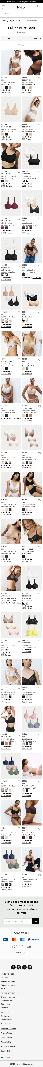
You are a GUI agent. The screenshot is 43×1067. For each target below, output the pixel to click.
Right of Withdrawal (9, 1047)
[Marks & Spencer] (21, 8)
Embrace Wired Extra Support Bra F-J (29, 881)
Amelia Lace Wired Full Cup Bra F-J (8, 83)
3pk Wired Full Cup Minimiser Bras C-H (29, 224)
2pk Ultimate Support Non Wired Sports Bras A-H (29, 178)
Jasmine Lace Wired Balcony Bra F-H (29, 365)
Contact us (5, 1016)
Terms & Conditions (8, 1029)
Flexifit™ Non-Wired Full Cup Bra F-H (8, 130)
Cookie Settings (7, 1051)
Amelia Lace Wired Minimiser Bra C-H (8, 693)
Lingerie (12, 21)
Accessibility (6, 1042)
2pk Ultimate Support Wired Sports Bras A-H (28, 600)
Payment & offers (7, 1001)
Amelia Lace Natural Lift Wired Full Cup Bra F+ (8, 507)
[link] (2, 1057)
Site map (4, 1008)
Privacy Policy (6, 1033)
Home (4, 21)
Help (3, 988)
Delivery (4, 978)
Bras (19, 21)
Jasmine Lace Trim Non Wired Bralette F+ (29, 272)
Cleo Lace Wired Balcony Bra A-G (7, 365)
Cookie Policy (6, 1038)
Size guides (5, 1004)
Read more (21, 32)
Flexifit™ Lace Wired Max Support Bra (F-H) (29, 788)
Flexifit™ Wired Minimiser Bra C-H (28, 83)
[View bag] (38, 6)
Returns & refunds (8, 985)
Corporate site (6, 1020)
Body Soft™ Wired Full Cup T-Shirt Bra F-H (29, 413)
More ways (20, 952)
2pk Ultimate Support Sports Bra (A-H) (29, 647)
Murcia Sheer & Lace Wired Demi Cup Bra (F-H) (8, 600)
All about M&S (6, 1023)
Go (35, 921)
